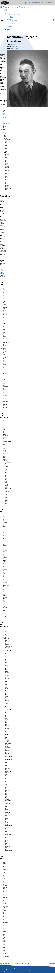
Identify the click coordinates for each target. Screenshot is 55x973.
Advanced (14, 46)
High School (16, 48)
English (13, 44)
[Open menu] (2, 21)
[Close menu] (5, 10)
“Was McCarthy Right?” (2, 270)
